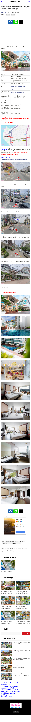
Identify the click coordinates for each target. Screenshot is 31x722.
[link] (16, 89)
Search (26, 633)
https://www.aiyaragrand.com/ (18, 92)
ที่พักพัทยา (13, 14)
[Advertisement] (15, 35)
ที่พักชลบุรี (8, 14)
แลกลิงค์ (16, 711)
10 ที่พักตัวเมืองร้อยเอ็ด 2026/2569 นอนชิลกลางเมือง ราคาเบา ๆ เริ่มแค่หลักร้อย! (21, 674)
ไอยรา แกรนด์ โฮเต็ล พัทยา (14, 543)
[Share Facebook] (10, 22)
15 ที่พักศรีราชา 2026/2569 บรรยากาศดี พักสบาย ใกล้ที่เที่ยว (21, 643)
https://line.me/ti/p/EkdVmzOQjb (18, 86)
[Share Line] (15, 22)
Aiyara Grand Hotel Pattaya (12, 541)
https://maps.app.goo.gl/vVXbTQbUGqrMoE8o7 (14, 159)
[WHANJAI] (15, 1)
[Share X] (21, 22)
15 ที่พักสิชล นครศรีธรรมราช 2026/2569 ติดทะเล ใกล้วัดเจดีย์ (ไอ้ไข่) (21, 658)
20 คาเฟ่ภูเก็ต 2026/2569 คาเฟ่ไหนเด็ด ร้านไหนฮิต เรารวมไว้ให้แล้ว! (21, 666)
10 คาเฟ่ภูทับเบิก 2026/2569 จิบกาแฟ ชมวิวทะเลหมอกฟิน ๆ (21, 651)
